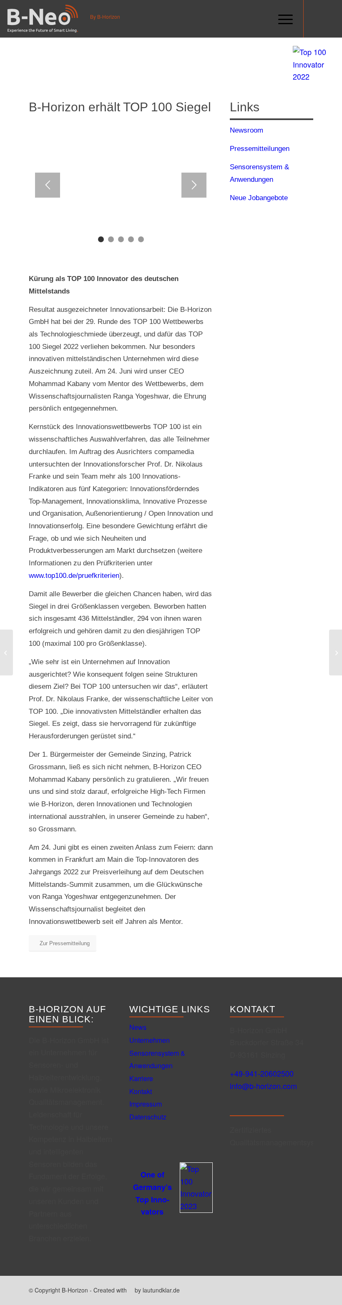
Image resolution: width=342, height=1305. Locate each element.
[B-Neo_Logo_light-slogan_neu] (42, 18)
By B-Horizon (105, 17)
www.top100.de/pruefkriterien (74, 576)
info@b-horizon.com (263, 1085)
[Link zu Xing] (316, 19)
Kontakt (140, 1091)
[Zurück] (47, 185)
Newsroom (246, 130)
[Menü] (281, 19)
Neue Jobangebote (259, 198)
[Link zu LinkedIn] (329, 19)
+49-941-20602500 (262, 1073)
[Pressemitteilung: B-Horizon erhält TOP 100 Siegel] (335, 652)
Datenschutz (147, 1117)
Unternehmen (149, 1040)
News (137, 1027)
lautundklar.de (161, 1290)
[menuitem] (281, 19)
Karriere (141, 1078)
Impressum (145, 1104)
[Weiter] (193, 185)
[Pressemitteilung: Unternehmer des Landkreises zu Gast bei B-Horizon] (6, 652)
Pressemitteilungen (259, 149)
